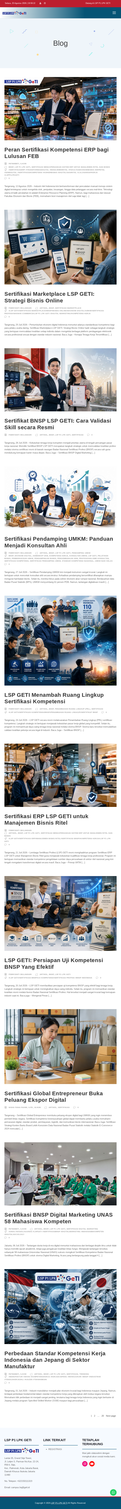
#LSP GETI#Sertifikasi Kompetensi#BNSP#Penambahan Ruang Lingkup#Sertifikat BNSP (53, 712)
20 (103, 1416)
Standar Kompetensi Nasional (78, 561)
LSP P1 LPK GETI (22, 167)
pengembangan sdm (67, 558)
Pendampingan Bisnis (45, 558)
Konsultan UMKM (78, 556)
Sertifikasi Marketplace (68, 308)
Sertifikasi (78, 435)
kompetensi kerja (58, 556)
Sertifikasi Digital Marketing (82, 1229)
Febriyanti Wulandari (20, 308)
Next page (111, 1416)
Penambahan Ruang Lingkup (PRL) (72, 709)
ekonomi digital (23, 556)
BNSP (11, 167)
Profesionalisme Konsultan (94, 558)
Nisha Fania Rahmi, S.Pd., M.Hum (25, 1107)
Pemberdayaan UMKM (22, 558)
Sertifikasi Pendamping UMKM (45, 561)
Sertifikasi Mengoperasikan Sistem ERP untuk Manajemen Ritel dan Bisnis (71, 167)
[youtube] (40, 3)
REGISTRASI (55, 1449)
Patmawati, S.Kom (17, 164)
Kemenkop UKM (40, 556)
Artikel (44, 308)
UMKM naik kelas (104, 561)
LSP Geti (92, 556)
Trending (84, 1374)
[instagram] (45, 3)
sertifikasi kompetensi (16, 561)
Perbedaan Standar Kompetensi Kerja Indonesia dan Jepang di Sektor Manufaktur (55, 1360)
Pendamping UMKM (81, 553)
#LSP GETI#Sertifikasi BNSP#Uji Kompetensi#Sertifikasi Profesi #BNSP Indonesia (50, 978)
